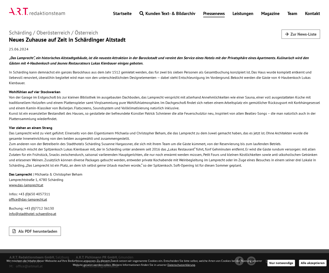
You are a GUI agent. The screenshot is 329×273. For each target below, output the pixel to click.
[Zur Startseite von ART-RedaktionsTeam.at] (37, 11)
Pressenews (214, 13)
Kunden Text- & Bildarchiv (170, 13)
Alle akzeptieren (313, 263)
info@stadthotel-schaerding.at (32, 213)
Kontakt (312, 13)
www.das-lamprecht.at (26, 185)
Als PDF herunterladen (37, 231)
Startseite (122, 13)
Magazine (270, 13)
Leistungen (243, 13)
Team (292, 13)
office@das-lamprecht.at (28, 199)
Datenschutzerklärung (181, 265)
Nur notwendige (281, 263)
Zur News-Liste (303, 34)
